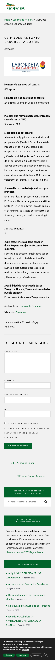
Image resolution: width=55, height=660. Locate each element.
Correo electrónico (16, 395)
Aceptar (9, 655)
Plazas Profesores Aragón (15, 6)
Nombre (9, 380)
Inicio (7, 19)
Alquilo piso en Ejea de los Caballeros (28, 584)
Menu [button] (48, 6)
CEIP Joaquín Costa (23, 463)
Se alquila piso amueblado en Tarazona (29, 605)
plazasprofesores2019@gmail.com (24, 552)
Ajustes (36, 655)
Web (6, 409)
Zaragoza (20, 312)
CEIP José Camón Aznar (29, 476)
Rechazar (22, 655)
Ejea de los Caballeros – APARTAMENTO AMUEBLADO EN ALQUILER (24, 620)
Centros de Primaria (23, 19)
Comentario (10, 351)
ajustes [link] (25, 649)
